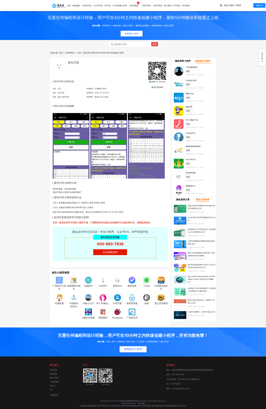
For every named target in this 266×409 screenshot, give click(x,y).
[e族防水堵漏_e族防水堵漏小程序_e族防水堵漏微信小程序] (88, 311)
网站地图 (141, 403)
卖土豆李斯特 (161, 303)
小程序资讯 (146, 5)
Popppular (117, 317)
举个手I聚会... (103, 303)
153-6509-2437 (184, 379)
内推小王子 (88, 303)
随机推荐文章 (183, 199)
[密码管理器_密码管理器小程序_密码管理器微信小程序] (132, 297)
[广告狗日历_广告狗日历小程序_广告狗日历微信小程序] (132, 311)
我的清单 (132, 285)
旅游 (188, 71)
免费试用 (259, 5)
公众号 (52, 386)
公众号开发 (98, 5)
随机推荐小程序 (183, 60)
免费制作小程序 (133, 349)
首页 (69, 5)
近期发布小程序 (202, 60)
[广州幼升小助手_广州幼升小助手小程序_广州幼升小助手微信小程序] (59, 280)
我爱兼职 (103, 317)
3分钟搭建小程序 (119, 5)
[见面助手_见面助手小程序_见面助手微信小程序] (88, 280)
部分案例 (168, 5)
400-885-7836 (232, 5)
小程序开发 (87, 5)
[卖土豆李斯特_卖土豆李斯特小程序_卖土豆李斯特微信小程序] (161, 297)
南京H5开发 (121, 406)
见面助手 (88, 285)
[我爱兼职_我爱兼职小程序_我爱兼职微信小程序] (102, 311)
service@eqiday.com (180, 388)
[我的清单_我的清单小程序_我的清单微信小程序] (132, 280)
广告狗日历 (132, 317)
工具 (59, 88)
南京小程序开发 (63, 97)
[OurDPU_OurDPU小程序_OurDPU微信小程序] (102, 280)
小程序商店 (157, 5)
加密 (146, 303)
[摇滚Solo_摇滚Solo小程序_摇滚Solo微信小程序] (117, 280)
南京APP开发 (141, 406)
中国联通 (59, 303)
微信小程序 (54, 378)
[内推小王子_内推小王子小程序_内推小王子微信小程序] (88, 297)
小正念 (146, 285)
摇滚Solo (117, 285)
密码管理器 (132, 303)
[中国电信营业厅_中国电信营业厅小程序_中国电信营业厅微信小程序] (161, 280)
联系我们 (186, 5)
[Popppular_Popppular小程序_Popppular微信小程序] (117, 311)
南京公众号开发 (110, 406)
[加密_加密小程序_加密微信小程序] (146, 297)
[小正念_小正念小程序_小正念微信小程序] (146, 280)
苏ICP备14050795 (128, 403)
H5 (51, 389)
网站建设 (76, 5)
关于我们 (177, 5)
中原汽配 (117, 303)
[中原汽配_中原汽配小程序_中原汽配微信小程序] (117, 297)
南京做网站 (156, 406)
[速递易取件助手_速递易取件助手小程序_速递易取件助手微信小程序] (73, 280)
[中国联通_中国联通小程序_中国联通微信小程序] (59, 297)
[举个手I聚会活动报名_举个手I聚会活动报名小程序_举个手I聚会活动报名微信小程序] (102, 297)
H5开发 (107, 5)
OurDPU (103, 285)
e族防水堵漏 (88, 317)
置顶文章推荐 (202, 199)
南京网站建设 (131, 406)
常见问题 (53, 370)
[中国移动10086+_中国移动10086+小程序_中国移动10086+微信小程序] (73, 297)
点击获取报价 (110, 252)
